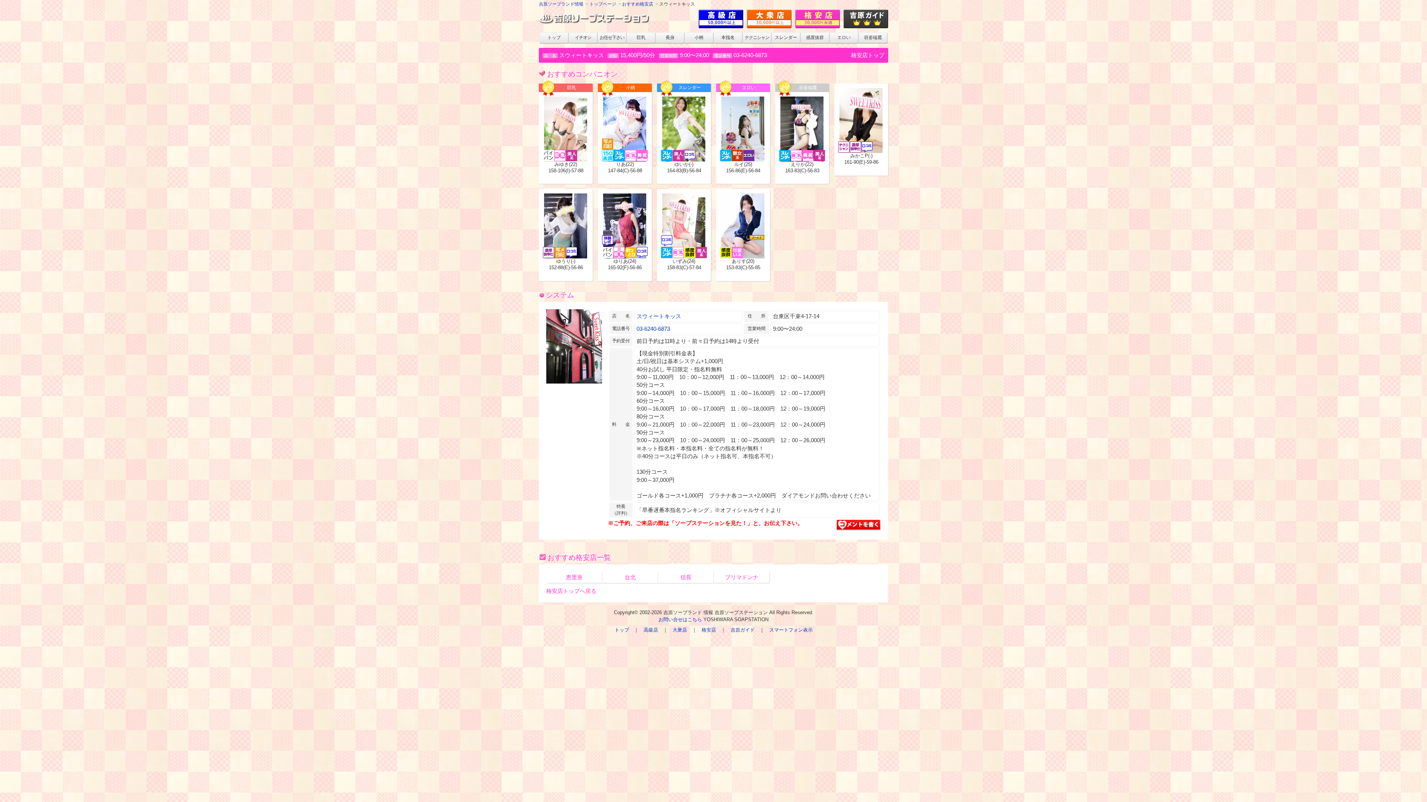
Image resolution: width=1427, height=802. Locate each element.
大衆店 (680, 630)
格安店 (709, 630)
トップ (622, 630)
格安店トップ (867, 55)
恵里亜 (574, 577)
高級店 (651, 630)
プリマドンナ (741, 577)
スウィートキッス (659, 316)
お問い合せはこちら (680, 619)
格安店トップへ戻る (571, 591)
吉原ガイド (743, 630)
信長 (686, 577)
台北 (630, 577)
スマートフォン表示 (791, 630)
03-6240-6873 (750, 55)
